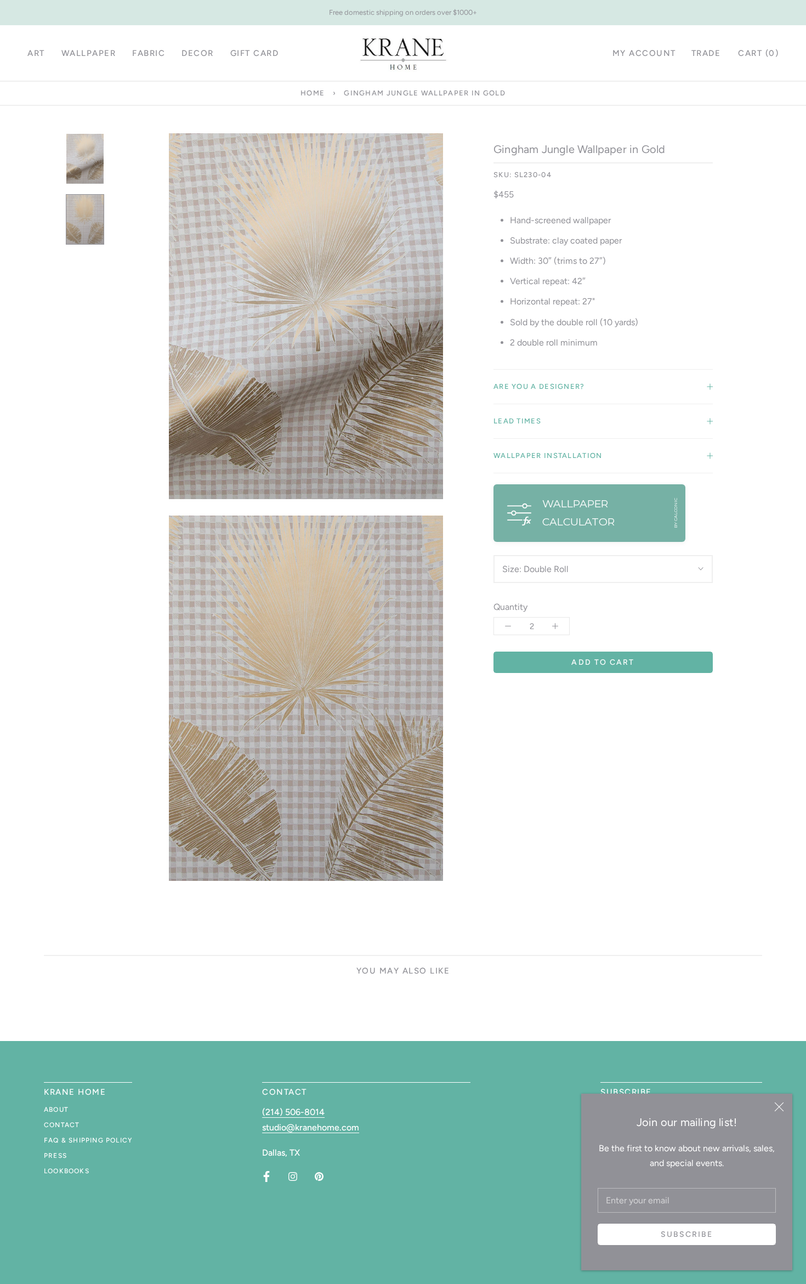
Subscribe (687, 1234)
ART (36, 53)
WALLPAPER (88, 53)
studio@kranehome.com (310, 1127)
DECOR (197, 53)
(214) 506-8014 (293, 1112)
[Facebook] (266, 1176)
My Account (644, 53)
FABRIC (148, 53)
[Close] (779, 1107)
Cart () (758, 53)
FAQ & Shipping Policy (88, 1140)
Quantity (510, 607)
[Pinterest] (319, 1176)
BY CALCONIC (675, 513)
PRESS (55, 1155)
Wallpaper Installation (548, 455)
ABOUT (56, 1109)
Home (312, 93)
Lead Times (517, 421)
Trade (706, 53)
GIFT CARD (254, 53)
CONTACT (62, 1125)
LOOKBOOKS (66, 1171)
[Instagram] (292, 1176)
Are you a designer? (539, 386)
